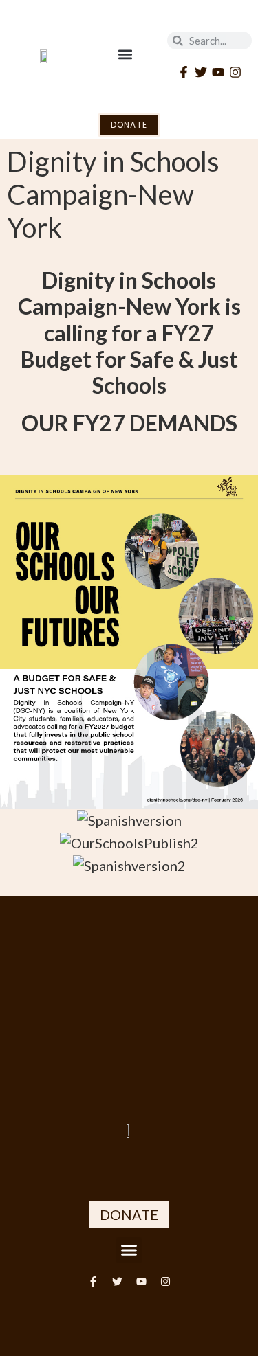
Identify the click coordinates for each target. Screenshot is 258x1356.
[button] (125, 54)
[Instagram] (235, 71)
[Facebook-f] (183, 71)
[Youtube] (217, 71)
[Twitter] (200, 71)
